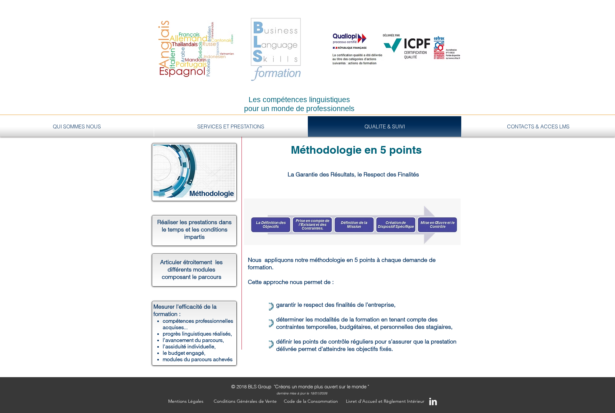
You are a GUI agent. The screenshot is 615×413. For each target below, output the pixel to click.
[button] (185, 401)
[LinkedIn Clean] (433, 401)
